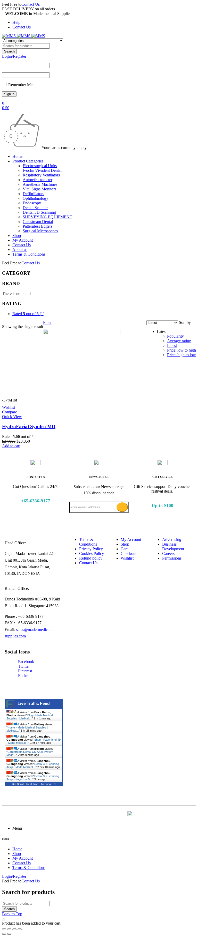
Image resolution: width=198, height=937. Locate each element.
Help (16, 22)
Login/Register (14, 56)
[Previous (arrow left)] (4, 934)
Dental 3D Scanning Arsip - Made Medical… (32, 765)
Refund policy (90, 558)
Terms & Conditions (88, 541)
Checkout (128, 553)
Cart (124, 549)
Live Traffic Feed (34, 703)
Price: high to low (181, 355)
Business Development (173, 546)
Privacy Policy (91, 549)
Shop (125, 544)
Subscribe (122, 507)
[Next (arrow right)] (9, 934)
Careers (168, 553)
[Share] (9, 929)
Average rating (179, 341)
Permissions (172, 558)
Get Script (18, 784)
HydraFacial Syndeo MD (28, 426)
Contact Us (30, 4)
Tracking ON (48, 784)
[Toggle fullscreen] (14, 929)
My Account (131, 539)
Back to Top (12, 914)
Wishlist (127, 558)
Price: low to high (181, 350)
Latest (172, 345)
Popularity (175, 336)
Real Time (32, 784)
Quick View (12, 416)
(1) (28, 313)
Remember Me (19, 85)
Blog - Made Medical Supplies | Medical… (29, 717)
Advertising (171, 539)
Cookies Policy (91, 553)
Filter (47, 322)
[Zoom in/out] (20, 929)
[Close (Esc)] (4, 929)
